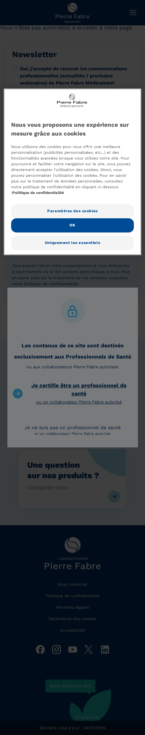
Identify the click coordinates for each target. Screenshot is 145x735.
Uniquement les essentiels (72, 242)
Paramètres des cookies (72, 211)
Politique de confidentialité (38, 192)
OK (72, 225)
